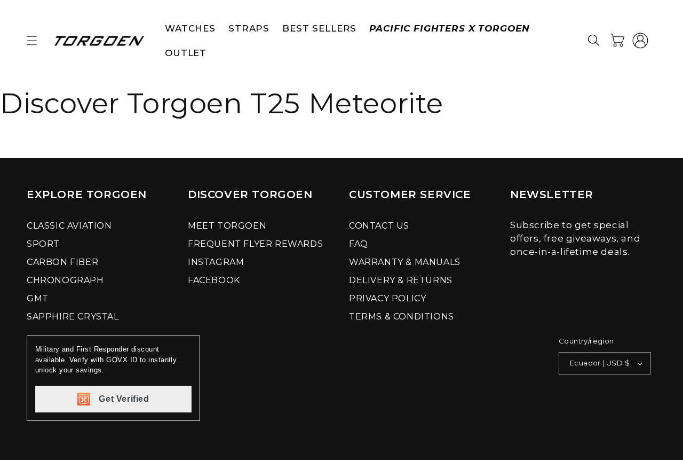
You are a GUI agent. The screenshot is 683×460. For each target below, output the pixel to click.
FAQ (358, 244)
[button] (32, 40)
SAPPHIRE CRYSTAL (73, 316)
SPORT (43, 244)
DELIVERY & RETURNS (400, 280)
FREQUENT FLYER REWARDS (255, 244)
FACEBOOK (214, 280)
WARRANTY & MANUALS (404, 262)
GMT (38, 298)
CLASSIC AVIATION (69, 226)
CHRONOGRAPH (65, 280)
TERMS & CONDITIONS (401, 316)
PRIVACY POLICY (387, 298)
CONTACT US (379, 226)
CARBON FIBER (62, 262)
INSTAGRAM (216, 262)
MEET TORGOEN (227, 226)
